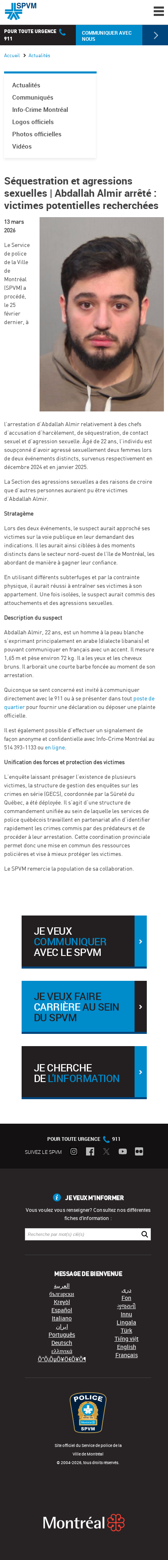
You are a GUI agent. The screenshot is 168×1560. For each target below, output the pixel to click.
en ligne (55, 747)
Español (61, 1310)
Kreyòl (62, 1302)
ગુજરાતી (126, 1306)
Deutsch (61, 1343)
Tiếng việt (127, 1338)
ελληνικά (61, 1351)
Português (62, 1334)
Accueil (12, 55)
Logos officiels (33, 121)
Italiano (62, 1318)
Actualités (26, 85)
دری (126, 1289)
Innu (126, 1314)
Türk (126, 1330)
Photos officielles (37, 134)
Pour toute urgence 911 (84, 1139)
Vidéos (22, 146)
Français (126, 1355)
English (126, 1347)
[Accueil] (20, 11)
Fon (126, 1298)
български (61, 1294)
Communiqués (32, 97)
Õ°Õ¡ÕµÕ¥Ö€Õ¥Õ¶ (62, 1359)
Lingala (126, 1322)
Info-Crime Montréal (40, 109)
